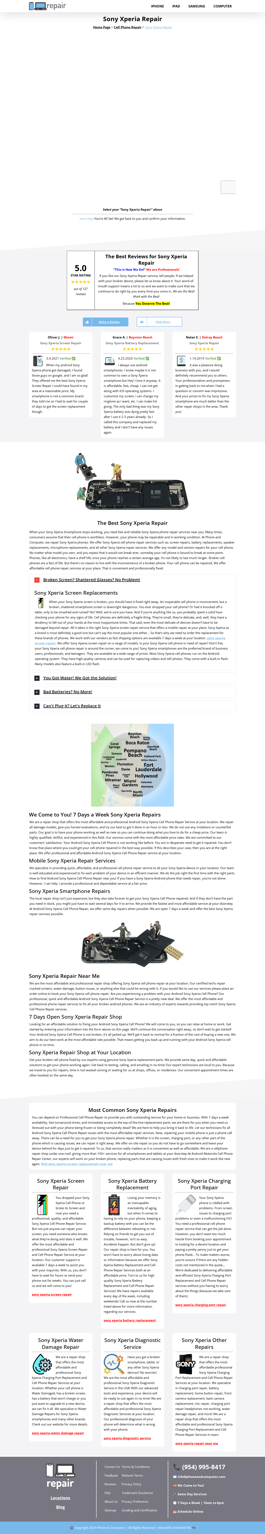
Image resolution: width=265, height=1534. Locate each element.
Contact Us (112, 1467)
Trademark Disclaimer (137, 1493)
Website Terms (132, 1475)
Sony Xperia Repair (158, 27)
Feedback (111, 1475)
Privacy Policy (131, 1484)
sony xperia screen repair (52, 1294)
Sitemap (110, 1510)
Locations (60, 1498)
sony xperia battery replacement (130, 1320)
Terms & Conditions (136, 1467)
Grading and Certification (139, 1510)
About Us (111, 1501)
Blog (60, 1507)
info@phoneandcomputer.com (201, 1477)
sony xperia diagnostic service (127, 1438)
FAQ (108, 1493)
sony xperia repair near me (196, 1443)
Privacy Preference (135, 1501)
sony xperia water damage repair (58, 1433)
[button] (132, 580)
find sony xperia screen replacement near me (77, 1164)
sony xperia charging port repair (200, 1305)
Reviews (110, 1484)
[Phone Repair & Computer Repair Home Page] (60, 1476)
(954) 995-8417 (203, 1467)
